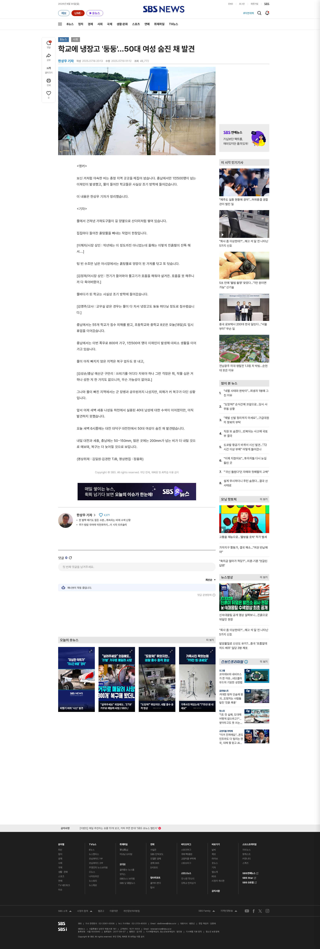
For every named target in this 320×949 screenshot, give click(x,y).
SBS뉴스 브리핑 (127, 878)
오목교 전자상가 (188, 883)
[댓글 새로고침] (70, 557)
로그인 (242, 4)
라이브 (215, 858)
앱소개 (215, 872)
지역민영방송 (229, 911)
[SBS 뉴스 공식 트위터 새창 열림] (260, 910)
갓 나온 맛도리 (187, 878)
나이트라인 (94, 876)
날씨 (214, 849)
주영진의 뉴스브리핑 (98, 867)
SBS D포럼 (248, 882)
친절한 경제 (155, 858)
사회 (100, 24)
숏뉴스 (215, 863)
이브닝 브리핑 (126, 854)
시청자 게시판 (218, 880)
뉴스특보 (93, 885)
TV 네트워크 (64, 885)
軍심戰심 (124, 849)
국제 (109, 24)
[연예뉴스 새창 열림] (244, 138)
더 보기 (209, 639)
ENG (230, 4)
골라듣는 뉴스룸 (127, 869)
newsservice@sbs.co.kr (160, 929)
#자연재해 (248, 13)
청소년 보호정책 (212, 932)
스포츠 (136, 24)
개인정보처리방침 (131, 911)
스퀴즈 (245, 863)
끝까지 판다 (155, 883)
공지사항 (216, 891)
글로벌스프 (224, 691)
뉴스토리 (93, 880)
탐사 (152, 887)
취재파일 (159, 24)
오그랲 (222, 670)
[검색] (259, 13)
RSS (214, 876)
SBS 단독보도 (156, 854)
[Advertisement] (137, 616)
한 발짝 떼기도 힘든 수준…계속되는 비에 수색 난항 (105, 520)
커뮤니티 (246, 858)
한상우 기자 (84, 515)
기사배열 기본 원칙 (194, 932)
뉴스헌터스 (94, 854)
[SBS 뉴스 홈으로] (163, 9)
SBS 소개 (65, 911)
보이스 (123, 874)
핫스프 (222, 711)
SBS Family (207, 911)
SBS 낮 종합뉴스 (127, 883)
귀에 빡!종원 (186, 854)
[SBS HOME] (266, 4)
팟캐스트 (246, 854)
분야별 (61, 843)
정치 (80, 24)
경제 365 (154, 863)
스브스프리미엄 (249, 843)
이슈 (60, 889)
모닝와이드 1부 (96, 858)
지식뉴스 (246, 849)
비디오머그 (186, 843)
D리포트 (154, 867)
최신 (60, 849)
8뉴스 (70, 24)
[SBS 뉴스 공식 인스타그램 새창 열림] (267, 911)
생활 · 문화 (63, 872)
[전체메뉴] (60, 24)
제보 (214, 854)
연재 (152, 843)
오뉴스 (92, 872)
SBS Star (247, 877)
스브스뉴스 (186, 872)
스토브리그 (186, 863)
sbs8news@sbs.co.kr (166, 923)
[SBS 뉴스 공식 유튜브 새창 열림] (247, 911)
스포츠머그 (186, 849)
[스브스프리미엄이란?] (247, 661)
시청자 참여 (84, 911)
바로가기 (216, 843)
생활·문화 (122, 24)
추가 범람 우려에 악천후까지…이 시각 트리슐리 (103, 524)
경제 (90, 24)
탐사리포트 (155, 876)
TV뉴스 (173, 24)
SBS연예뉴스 (248, 873)
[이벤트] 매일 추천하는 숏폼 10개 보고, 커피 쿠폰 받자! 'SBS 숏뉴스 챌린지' (119, 827)
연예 (147, 24)
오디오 (123, 863)
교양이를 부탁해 (226, 731)
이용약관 (114, 911)
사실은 (153, 849)
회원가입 (254, 4)
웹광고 (101, 911)
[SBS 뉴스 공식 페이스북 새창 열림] (254, 911)
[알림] (267, 13)
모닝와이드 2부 (96, 863)
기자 (214, 867)
